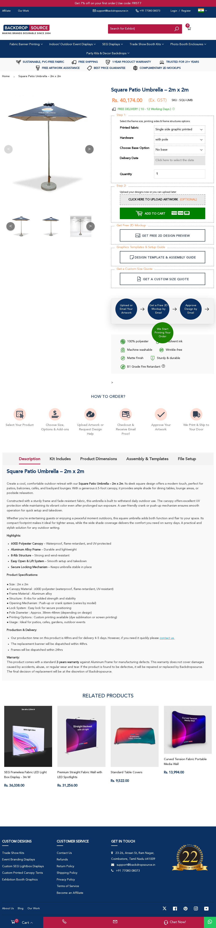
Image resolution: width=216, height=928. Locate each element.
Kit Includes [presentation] (60, 459)
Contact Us (64, 853)
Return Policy (65, 866)
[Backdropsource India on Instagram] (196, 908)
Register (186, 11)
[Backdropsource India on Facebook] (175, 908)
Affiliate (6, 11)
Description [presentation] (29, 459)
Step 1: (121, 115)
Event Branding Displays (18, 859)
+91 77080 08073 (149, 11)
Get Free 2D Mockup (131, 225)
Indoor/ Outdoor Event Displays (71, 44)
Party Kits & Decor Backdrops (106, 53)
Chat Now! (178, 922)
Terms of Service (68, 886)
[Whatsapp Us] (210, 922)
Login (174, 11)
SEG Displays (111, 44)
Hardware (127, 138)
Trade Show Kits (13, 853)
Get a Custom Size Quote (135, 269)
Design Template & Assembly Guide (165, 257)
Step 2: (121, 186)
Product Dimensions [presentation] (98, 459)
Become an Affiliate (70, 892)
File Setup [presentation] (187, 459)
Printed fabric (129, 127)
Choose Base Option (134, 148)
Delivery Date (129, 158)
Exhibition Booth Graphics (20, 879)
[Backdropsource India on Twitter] (164, 908)
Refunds (62, 859)
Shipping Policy (67, 872)
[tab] (30, 459)
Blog (20, 908)
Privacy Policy (66, 879)
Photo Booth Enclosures (187, 44)
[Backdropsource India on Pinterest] (185, 908)
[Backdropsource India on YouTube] (206, 908)
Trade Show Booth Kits (146, 44)
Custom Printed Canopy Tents (22, 872)
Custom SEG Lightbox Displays (23, 866)
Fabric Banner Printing (25, 44)
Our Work (23, 11)
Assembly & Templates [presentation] (147, 459)
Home (6, 76)
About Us (8, 908)
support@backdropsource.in (112, 11)
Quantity (126, 174)
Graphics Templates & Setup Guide (141, 247)
